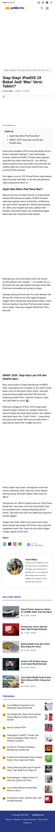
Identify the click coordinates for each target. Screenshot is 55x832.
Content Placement (29, 819)
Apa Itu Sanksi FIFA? (16, 727)
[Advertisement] (27, 38)
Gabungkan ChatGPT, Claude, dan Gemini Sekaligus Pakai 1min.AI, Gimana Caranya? (23, 738)
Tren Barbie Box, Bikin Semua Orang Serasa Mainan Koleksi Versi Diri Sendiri (24, 717)
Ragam (13, 70)
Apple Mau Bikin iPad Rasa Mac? (24, 136)
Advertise (17, 819)
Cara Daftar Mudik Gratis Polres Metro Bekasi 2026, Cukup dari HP (36, 680)
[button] (42, 8)
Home (6, 70)
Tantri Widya (8, 91)
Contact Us (27, 823)
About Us (9, 819)
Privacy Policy (42, 819)
